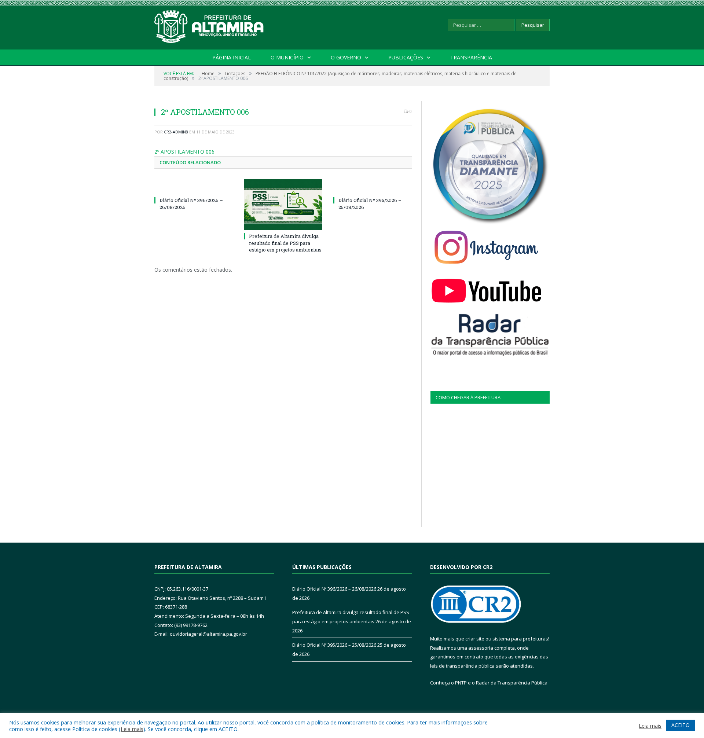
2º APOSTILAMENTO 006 (184, 151)
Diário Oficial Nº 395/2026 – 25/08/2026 (334, 645)
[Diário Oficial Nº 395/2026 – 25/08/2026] (372, 186)
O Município (287, 57)
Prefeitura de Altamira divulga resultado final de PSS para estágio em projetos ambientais (285, 243)
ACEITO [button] (680, 725)
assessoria (480, 648)
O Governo (346, 57)
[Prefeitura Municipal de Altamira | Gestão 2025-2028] (209, 24)
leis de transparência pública (462, 665)
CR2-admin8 (176, 132)
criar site (474, 638)
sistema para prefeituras (520, 638)
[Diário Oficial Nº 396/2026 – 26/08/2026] (193, 186)
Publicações (405, 57)
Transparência (471, 57)
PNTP (461, 682)
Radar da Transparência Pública (511, 682)
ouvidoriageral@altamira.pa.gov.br (208, 634)
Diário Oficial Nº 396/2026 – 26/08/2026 (334, 588)
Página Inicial (231, 57)
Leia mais (132, 729)
